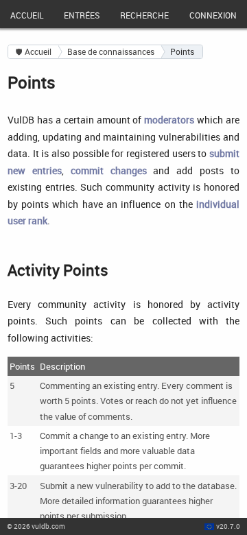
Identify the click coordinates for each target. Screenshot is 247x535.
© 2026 (36, 526)
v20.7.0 (228, 526)
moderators (169, 119)
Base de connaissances (110, 52)
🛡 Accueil (33, 52)
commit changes (109, 170)
